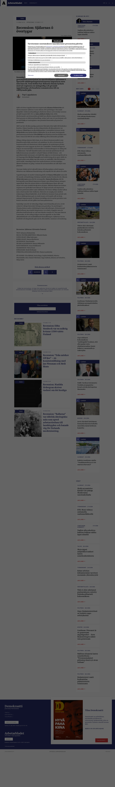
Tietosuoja (30, 75)
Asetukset (61, 75)
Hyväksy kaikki (78, 75)
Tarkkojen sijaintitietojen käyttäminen (38, 65)
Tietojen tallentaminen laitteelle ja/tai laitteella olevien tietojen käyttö (46, 55)
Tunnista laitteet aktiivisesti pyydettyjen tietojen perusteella (44, 67)
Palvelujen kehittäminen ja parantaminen (39, 60)
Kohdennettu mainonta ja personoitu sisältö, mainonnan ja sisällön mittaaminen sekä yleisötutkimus (55, 58)
